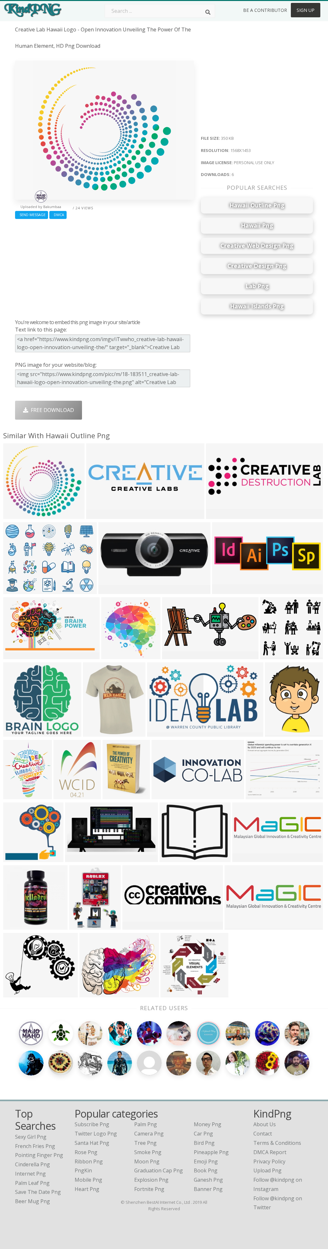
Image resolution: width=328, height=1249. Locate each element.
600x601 (114, 795)
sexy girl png (30, 1136)
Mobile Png (88, 1179)
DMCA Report (269, 1152)
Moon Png (147, 1161)
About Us (264, 1124)
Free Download (51, 410)
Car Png (203, 1133)
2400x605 (99, 515)
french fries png (35, 1146)
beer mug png (32, 1201)
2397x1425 (161, 733)
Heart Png (87, 1189)
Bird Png (204, 1142)
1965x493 (238, 926)
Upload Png (267, 1170)
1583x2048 (97, 733)
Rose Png (86, 1152)
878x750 (15, 993)
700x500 (257, 795)
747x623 (171, 858)
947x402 (110, 590)
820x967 (15, 795)
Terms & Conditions (277, 1142)
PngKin (83, 1170)
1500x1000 (17, 733)
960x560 (218, 515)
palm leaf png (32, 1182)
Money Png (207, 1124)
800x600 (15, 590)
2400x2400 (279, 733)
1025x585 (16, 655)
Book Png (205, 1170)
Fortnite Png (149, 1189)
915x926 (15, 858)
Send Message (31, 214)
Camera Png (149, 1133)
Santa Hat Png (92, 1142)
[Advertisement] (104, 267)
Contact (262, 1133)
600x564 (272, 655)
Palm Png (145, 1124)
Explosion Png (151, 1179)
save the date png (38, 1191)
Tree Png (145, 1142)
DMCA (58, 214)
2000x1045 (79, 858)
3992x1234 (166, 795)
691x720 (113, 655)
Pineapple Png (211, 1152)
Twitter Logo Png (96, 1133)
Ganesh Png (208, 1179)
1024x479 (175, 655)
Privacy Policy (269, 1161)
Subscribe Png (92, 1124)
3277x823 (245, 858)
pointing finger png (39, 1155)
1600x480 (136, 926)
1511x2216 (68, 795)
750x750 (15, 926)
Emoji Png (206, 1161)
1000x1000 (83, 926)
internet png (30, 1173)
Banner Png (208, 1189)
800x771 (172, 993)
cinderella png (32, 1164)
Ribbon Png (89, 1161)
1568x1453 (17, 515)
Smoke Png (147, 1152)
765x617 (91, 993)
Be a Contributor (265, 10)
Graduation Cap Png (158, 1170)
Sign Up (306, 10)
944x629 (224, 590)
